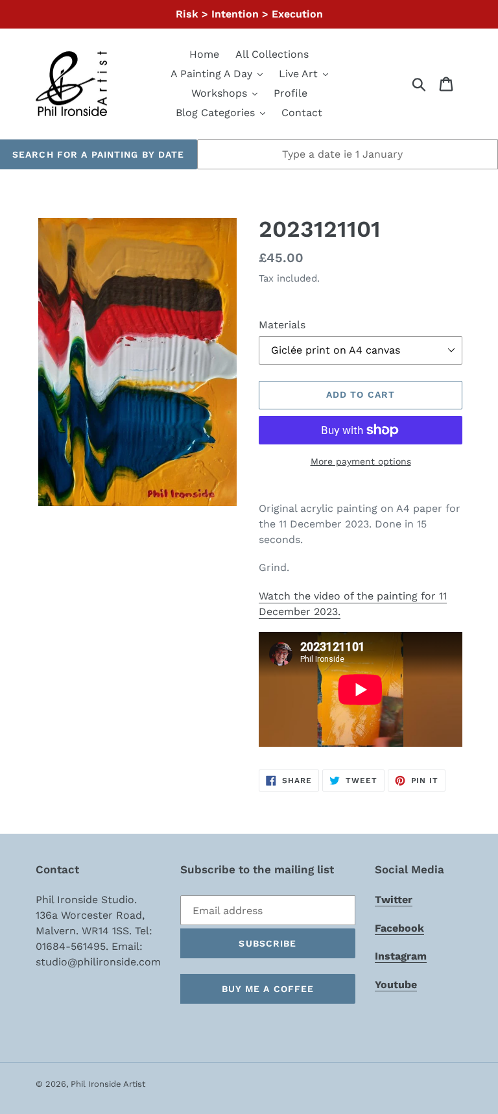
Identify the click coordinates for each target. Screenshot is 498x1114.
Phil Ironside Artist (108, 1084)
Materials (282, 325)
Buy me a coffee (268, 989)
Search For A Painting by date (98, 154)
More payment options (361, 461)
